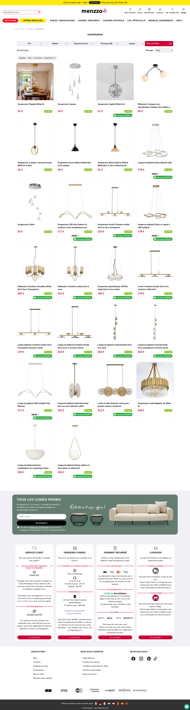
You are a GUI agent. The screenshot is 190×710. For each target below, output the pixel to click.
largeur (132, 44)
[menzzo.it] (105, 703)
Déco (23, 29)
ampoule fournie (81, 44)
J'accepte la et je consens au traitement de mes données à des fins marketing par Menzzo (43, 529)
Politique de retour (40, 666)
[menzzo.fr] (96, 703)
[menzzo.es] (122, 703)
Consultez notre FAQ (34, 615)
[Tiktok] (155, 659)
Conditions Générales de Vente (95, 666)
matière (55, 44)
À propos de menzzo (91, 662)
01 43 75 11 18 (74, 581)
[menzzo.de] (100, 703)
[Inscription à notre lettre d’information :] (41, 517)
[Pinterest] (149, 659)
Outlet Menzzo (88, 658)
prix (29, 44)
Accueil (17, 29)
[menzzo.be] (118, 703)
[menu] (95, 20)
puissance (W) (106, 44)
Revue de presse (90, 674)
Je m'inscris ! (42, 523)
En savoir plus (34, 637)
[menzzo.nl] (109, 703)
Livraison (37, 662)
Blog (35, 658)
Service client (38, 674)
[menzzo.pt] (127, 703)
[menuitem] (10, 21)
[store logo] (95, 11)
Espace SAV (34, 575)
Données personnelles (92, 670)
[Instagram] (141, 659)
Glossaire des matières (42, 678)
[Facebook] (133, 659)
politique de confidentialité (39, 527)
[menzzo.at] (113, 703)
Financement (38, 670)
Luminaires (30, 29)
